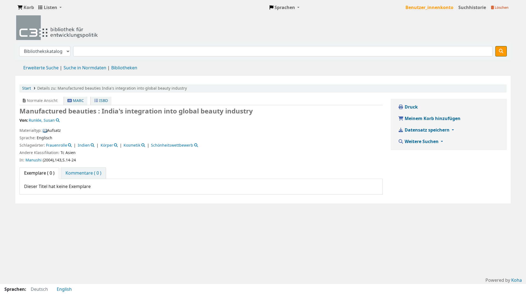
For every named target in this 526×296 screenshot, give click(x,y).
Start (26, 88)
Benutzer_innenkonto (429, 7)
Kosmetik (132, 145)
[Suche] (501, 51)
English (64, 289)
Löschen (501, 7)
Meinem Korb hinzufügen (432, 118)
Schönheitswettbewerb (172, 145)
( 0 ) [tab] (39, 173)
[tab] (83, 173)
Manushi (33, 160)
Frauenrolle (56, 145)
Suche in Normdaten (85, 68)
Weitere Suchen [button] (422, 141)
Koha (516, 280)
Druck (411, 107)
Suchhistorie (472, 7)
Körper (107, 145)
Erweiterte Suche (41, 68)
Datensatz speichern (427, 130)
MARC (78, 101)
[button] (25, 7)
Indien (84, 145)
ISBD (103, 101)
